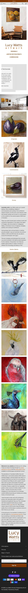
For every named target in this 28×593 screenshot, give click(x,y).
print (11, 504)
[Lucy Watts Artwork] (14, 3)
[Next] (26, 78)
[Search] (22, 3)
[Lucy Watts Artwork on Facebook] (13, 572)
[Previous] (2, 78)
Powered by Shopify (13, 589)
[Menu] (0, 3)
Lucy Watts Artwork (11, 587)
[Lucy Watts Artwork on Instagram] (15, 572)
